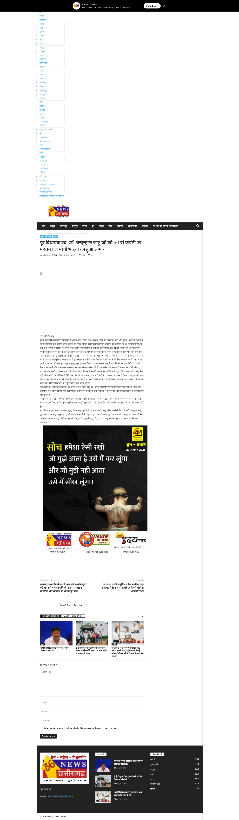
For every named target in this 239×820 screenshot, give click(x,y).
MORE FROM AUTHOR (73, 616)
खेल (41, 133)
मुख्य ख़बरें (154, 764)
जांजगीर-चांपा (155, 784)
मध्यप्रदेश (43, 161)
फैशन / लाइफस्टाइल (47, 184)
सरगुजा (42, 47)
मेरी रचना (43, 176)
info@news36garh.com (62, 796)
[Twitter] (50, 264)
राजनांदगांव (44, 121)
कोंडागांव (43, 78)
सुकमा (42, 98)
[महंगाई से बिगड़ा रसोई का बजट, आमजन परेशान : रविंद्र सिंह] (56, 633)
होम (41, 12)
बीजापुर (42, 94)
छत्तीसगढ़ (43, 157)
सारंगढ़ (42, 43)
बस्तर (42, 71)
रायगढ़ (42, 35)
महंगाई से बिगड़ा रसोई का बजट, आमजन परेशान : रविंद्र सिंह (54, 649)
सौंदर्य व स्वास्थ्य (46, 192)
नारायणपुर (43, 90)
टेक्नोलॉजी (43, 137)
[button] (197, 226)
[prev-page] (138, 616)
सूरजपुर (42, 67)
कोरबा (42, 24)
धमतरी (55, 236)
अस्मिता (42, 172)
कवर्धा (42, 106)
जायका (42, 180)
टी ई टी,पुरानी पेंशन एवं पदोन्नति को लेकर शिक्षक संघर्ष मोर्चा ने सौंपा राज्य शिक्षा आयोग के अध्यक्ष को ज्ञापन (91, 650)
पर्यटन (42, 145)
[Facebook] (43, 264)
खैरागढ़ (42, 110)
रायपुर (42, 16)
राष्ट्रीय (42, 164)
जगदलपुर (43, 82)
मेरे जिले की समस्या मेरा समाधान (52, 196)
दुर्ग (41, 102)
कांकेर (42, 74)
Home (42, 233)
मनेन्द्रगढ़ (43, 63)
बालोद (42, 114)
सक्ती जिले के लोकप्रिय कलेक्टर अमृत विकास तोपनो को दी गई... (128, 794)
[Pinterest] (58, 264)
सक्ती (42, 39)
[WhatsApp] (65, 264)
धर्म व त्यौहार (44, 141)
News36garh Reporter (52, 255)
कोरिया (42, 51)
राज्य (41, 153)
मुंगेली (42, 31)
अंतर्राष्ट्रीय (44, 168)
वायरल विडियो (45, 149)
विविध (42, 125)
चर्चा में (49, 233)
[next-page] (142, 616)
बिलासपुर (43, 20)
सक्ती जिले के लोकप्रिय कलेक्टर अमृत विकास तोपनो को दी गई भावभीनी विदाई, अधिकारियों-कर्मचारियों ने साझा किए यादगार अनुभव (128, 652)
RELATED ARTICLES (51, 616)
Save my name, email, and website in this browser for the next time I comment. (80, 728)
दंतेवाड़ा (42, 86)
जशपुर (42, 55)
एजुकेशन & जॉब (46, 129)
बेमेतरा (42, 118)
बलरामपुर (43, 59)
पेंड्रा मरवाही (44, 28)
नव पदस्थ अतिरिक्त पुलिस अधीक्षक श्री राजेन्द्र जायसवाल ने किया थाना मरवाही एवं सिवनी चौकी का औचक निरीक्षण (122, 588)
